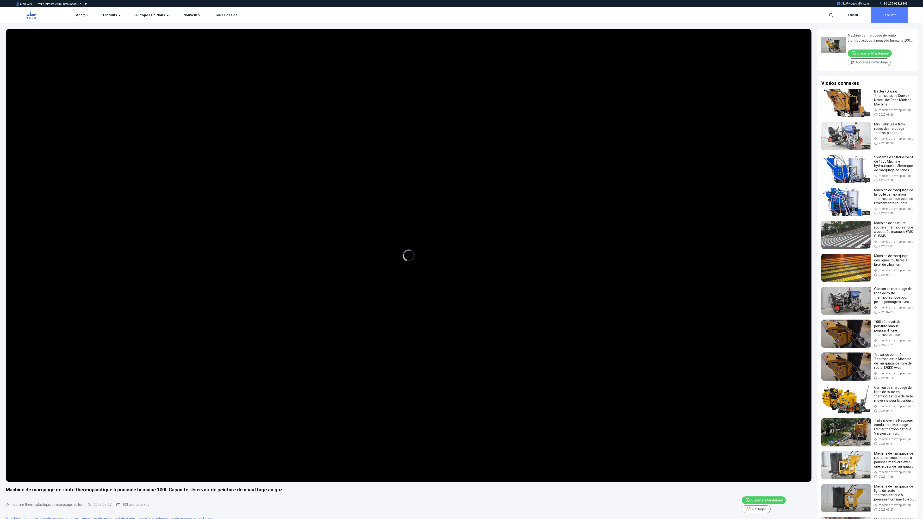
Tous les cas (226, 15)
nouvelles (191, 15)
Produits (110, 15)
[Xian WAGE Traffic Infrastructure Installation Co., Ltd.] (30, 15)
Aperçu (82, 15)
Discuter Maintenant (767, 500)
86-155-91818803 (895, 3)
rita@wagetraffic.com (856, 3)
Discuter (889, 15)
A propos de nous (150, 15)
